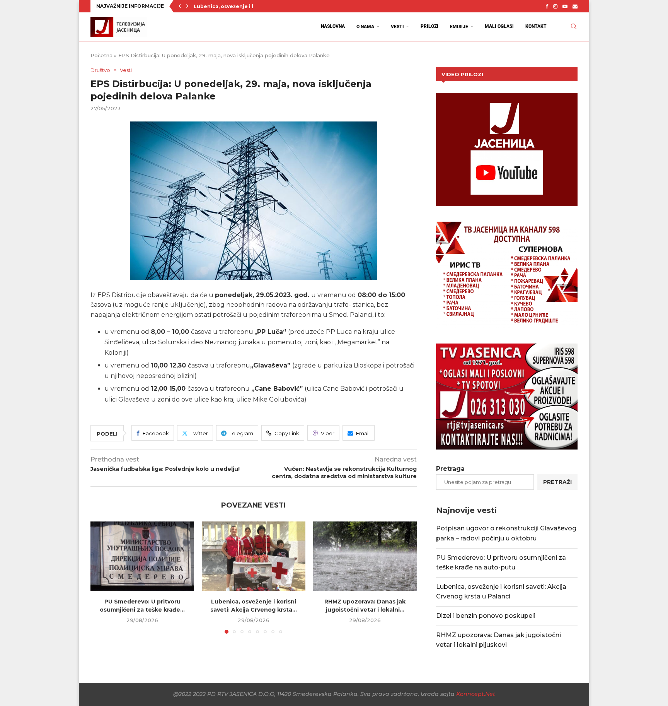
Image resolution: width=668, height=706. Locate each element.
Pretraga (450, 468)
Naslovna (333, 26)
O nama (365, 26)
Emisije (459, 26)
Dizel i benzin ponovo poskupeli (485, 615)
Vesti (397, 26)
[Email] (575, 6)
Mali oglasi (499, 26)
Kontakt (536, 26)
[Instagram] (555, 6)
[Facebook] (546, 6)
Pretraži (557, 482)
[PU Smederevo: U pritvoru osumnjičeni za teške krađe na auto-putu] (142, 556)
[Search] (574, 26)
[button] (180, 6)
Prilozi (429, 26)
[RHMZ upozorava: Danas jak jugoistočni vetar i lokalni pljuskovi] (365, 556)
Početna (101, 55)
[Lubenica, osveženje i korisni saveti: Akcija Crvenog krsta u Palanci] (253, 556)
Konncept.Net (475, 694)
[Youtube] (564, 6)
